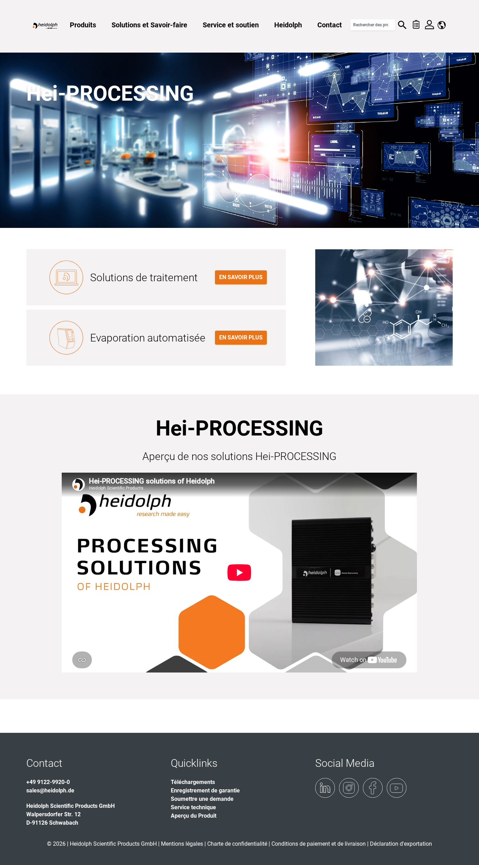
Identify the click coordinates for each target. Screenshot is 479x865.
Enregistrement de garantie (205, 790)
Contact (329, 25)
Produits (83, 25)
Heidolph (288, 25)
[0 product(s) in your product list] (415, 25)
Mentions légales (182, 843)
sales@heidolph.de (50, 790)
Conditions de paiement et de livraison (319, 843)
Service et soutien (231, 25)
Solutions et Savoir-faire (149, 25)
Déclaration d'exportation (401, 843)
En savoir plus (241, 277)
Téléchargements (193, 782)
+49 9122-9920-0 (48, 782)
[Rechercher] (402, 25)
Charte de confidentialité (238, 843)
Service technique (193, 807)
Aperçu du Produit (193, 815)
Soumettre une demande (202, 799)
